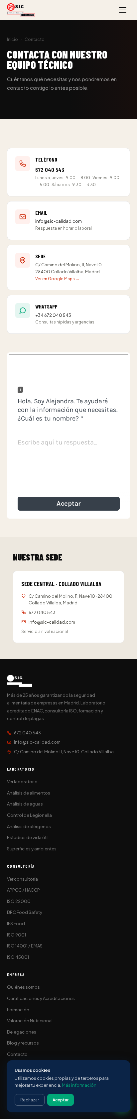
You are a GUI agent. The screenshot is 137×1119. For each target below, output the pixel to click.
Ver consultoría (22, 879)
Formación (18, 1009)
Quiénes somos (23, 987)
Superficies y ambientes (32, 848)
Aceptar (60, 1099)
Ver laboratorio (22, 781)
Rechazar (29, 1099)
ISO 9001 (16, 934)
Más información (79, 1085)
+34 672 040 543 (53, 315)
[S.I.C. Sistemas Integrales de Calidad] (21, 10)
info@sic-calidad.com (58, 221)
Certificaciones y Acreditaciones (41, 998)
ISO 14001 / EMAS (25, 945)
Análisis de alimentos (28, 793)
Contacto (17, 1054)
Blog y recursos (23, 1043)
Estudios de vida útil (28, 837)
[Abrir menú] (122, 10)
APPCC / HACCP (23, 890)
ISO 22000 (19, 901)
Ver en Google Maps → (57, 278)
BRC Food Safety (24, 912)
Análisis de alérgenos (29, 826)
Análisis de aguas (25, 804)
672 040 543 (49, 169)
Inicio (12, 39)
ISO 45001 (18, 957)
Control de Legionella (29, 815)
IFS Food (16, 923)
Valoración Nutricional (30, 1020)
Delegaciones (21, 1032)
